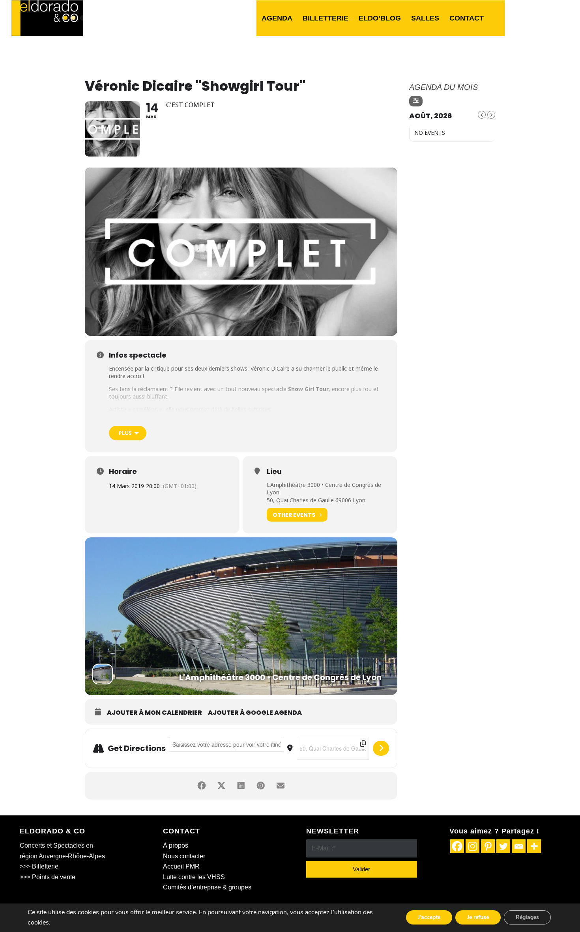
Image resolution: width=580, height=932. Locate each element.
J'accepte (429, 917)
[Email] (519, 846)
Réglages (527, 917)
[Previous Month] (482, 115)
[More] (534, 846)
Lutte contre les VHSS (194, 877)
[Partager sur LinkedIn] (241, 786)
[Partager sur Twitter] (221, 786)
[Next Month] (491, 115)
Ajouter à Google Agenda (255, 713)
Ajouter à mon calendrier (154, 713)
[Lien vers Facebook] (527, 18)
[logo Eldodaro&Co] (47, 18)
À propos (175, 845)
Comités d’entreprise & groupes (207, 887)
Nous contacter (184, 856)
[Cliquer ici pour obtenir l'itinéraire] (381, 748)
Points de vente (53, 877)
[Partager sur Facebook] (201, 786)
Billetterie (45, 866)
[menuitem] (276, 18)
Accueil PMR (181, 866)
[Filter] (416, 101)
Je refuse (478, 917)
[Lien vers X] (539, 18)
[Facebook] (457, 846)
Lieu (274, 471)
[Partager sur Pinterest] (261, 786)
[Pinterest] (488, 846)
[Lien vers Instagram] (551, 18)
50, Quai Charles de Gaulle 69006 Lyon (316, 500)
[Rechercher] (497, 18)
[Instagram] (472, 846)
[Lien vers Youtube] (563, 18)
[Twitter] (503, 846)
